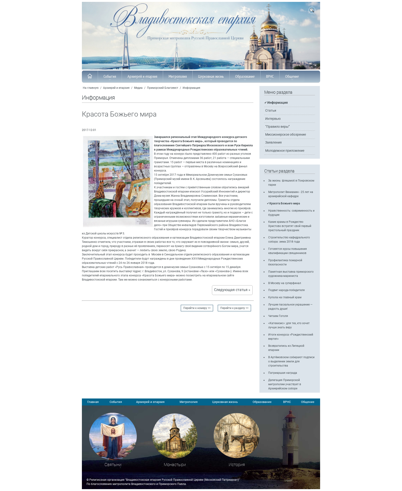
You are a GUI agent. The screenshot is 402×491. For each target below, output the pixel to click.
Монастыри (175, 464)
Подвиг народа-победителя (286, 290)
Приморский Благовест (162, 87)
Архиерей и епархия (142, 76)
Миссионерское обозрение (285, 135)
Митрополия (178, 76)
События (110, 76)
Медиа (138, 87)
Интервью (273, 119)
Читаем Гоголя (278, 316)
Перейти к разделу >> (234, 308)
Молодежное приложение (284, 151)
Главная (93, 402)
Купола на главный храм (285, 297)
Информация (191, 87)
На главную (91, 87)
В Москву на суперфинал (284, 283)
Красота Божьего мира (284, 203)
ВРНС (270, 76)
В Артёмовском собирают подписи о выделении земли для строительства (291, 361)
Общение (292, 76)
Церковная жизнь (211, 76)
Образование (245, 76)
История (237, 464)
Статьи (270, 111)
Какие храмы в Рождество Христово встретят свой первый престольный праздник (289, 226)
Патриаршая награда (282, 372)
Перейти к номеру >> (197, 308)
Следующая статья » (232, 290)
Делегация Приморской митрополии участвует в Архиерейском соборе (284, 384)
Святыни (112, 464)
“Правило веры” (277, 127)
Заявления (273, 142)
